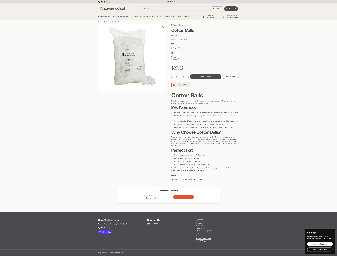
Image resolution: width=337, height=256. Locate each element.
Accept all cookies (320, 244)
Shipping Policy (201, 228)
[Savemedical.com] (112, 8)
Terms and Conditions (203, 238)
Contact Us (200, 226)
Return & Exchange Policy (204, 231)
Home (100, 22)
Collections (107, 22)
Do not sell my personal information (208, 236)
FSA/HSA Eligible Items (204, 241)
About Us (199, 223)
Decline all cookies (320, 249)
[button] (176, 39)
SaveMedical (200, 170)
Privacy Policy (200, 233)
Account (218, 8)
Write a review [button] (184, 197)
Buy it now (230, 76)
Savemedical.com (117, 253)
